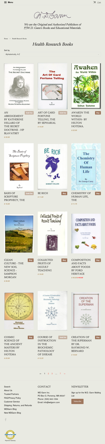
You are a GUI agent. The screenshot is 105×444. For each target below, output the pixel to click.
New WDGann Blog (12, 412)
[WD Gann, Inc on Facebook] (5, 420)
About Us (8, 390)
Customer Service (12, 401)
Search (7, 386)
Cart (99, 2)
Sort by (7, 50)
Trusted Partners (11, 394)
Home (6, 38)
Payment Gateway (10, 440)
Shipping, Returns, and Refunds (18, 405)
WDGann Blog (10, 409)
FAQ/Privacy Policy (12, 397)
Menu (10, 2)
